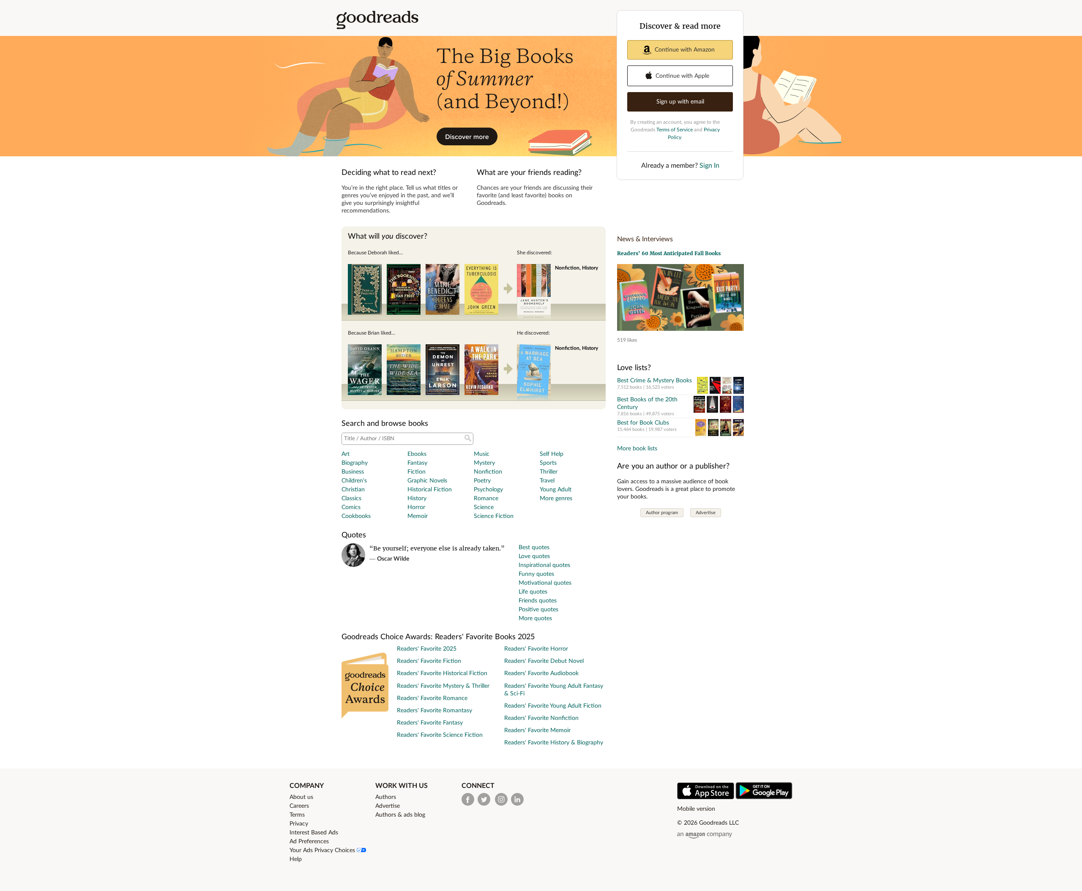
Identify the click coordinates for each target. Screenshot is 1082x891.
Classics (351, 498)
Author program (662, 512)
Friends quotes (538, 601)
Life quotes (533, 592)
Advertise (706, 512)
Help (296, 859)
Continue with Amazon (685, 50)
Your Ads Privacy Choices (323, 850)
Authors (385, 797)
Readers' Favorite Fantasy (430, 723)
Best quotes (534, 547)
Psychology (488, 490)
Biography (355, 463)
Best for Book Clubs (643, 423)
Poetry (482, 481)
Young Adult (555, 490)
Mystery (484, 463)
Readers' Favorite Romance (432, 698)
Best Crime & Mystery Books (654, 381)
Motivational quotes (545, 583)
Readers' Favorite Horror (536, 649)
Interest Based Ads (314, 833)
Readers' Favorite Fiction (429, 661)
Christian (353, 490)
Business (353, 472)
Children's (354, 481)
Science (484, 507)
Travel (547, 481)
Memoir (417, 516)
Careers (299, 806)
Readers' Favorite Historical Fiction (442, 673)
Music (481, 454)
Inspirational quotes (544, 565)
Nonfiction (488, 472)
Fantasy (417, 463)
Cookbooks (356, 516)
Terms (297, 815)
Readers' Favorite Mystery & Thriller (443, 686)
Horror (416, 507)
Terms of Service (674, 129)
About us (301, 797)
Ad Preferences (309, 842)
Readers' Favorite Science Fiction (440, 735)
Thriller (548, 472)
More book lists (637, 449)
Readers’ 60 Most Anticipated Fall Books (669, 253)
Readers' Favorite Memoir (537, 730)
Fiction (416, 472)
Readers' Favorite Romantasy (434, 711)
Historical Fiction (429, 490)
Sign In (709, 165)
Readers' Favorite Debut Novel (544, 661)
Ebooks (416, 454)
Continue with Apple (682, 76)
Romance (486, 498)
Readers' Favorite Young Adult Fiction (552, 706)
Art (346, 454)
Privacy (299, 824)
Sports (548, 463)
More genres (556, 498)
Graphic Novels (427, 481)
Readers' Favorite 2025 (426, 649)
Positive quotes (538, 610)
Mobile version (696, 809)
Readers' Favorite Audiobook (541, 673)
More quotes (535, 618)
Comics (351, 507)
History (416, 498)
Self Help (551, 454)
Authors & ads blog (400, 815)
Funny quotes (536, 574)
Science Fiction (494, 516)
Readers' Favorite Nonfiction (541, 718)
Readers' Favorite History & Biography (553, 743)
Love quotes (534, 556)
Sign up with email (680, 102)
